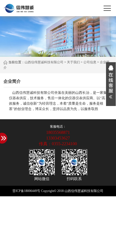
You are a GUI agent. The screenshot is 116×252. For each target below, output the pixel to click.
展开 (111, 84)
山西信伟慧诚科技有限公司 (44, 62)
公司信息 (89, 62)
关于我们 (73, 62)
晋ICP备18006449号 (26, 191)
